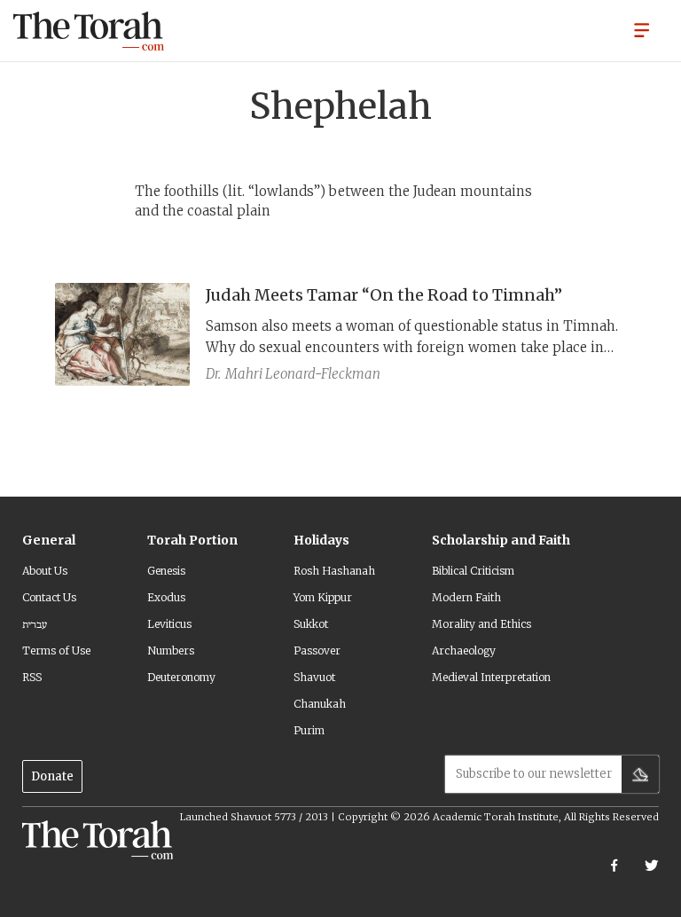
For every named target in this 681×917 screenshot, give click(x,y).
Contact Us (49, 597)
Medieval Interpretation (491, 677)
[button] (642, 29)
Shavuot (314, 677)
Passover (317, 650)
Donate (52, 776)
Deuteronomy (181, 677)
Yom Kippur (323, 597)
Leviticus (169, 624)
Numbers (170, 650)
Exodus (166, 597)
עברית (34, 624)
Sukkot (311, 624)
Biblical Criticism (473, 570)
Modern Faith (466, 597)
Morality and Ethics (481, 624)
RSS (32, 677)
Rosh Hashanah (334, 570)
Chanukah (320, 703)
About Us (44, 570)
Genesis (166, 570)
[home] (88, 31)
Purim (309, 730)
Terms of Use (56, 650)
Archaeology (464, 650)
